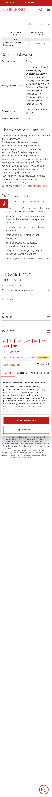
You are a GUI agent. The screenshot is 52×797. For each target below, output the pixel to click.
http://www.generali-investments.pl (31, 186)
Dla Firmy (29, 3)
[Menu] (48, 10)
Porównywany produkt (12, 285)
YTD (15, 345)
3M (4, 340)
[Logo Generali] (13, 9)
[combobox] (24, 317)
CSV (17, 352)
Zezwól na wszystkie (26, 420)
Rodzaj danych (9, 299)
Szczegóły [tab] (22, 372)
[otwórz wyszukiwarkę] (41, 10)
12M (19, 340)
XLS (11, 352)
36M (36, 340)
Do (3, 327)
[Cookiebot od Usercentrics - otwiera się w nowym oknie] (37, 365)
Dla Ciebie (9, 3)
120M (6, 345)
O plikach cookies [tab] (40, 372)
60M (44, 340)
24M (28, 340)
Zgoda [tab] (8, 372)
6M (11, 340)
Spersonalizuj (24, 430)
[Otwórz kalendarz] (48, 318)
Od (3, 313)
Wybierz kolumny (36, 24)
